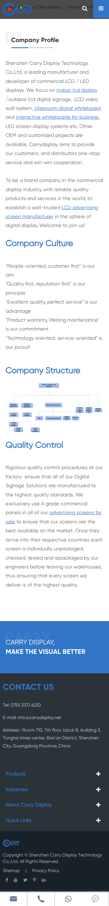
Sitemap (11, 871)
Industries (17, 789)
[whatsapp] (68, 899)
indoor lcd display (76, 90)
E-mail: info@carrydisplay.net (32, 718)
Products (16, 774)
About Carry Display (29, 804)
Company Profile (35, 40)
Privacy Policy (45, 871)
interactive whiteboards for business (57, 117)
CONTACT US (28, 687)
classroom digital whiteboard (67, 108)
